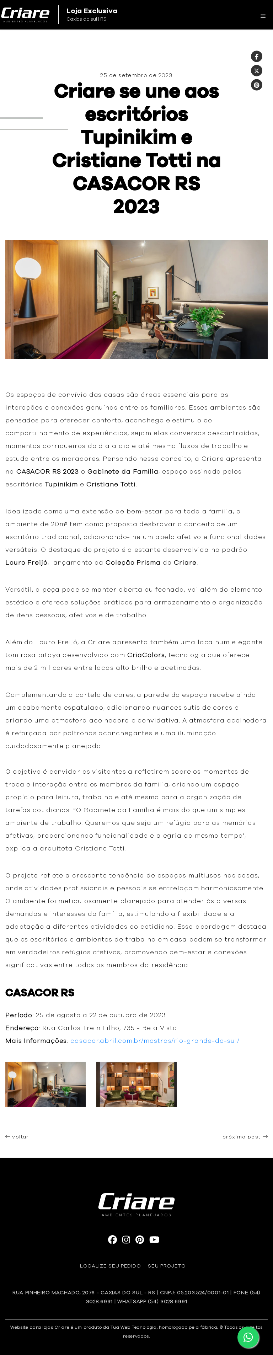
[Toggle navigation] (263, 15)
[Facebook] (256, 56)
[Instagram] (126, 1241)
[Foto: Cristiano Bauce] (45, 1119)
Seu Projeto (167, 1266)
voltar (19, 1137)
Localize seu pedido (110, 1266)
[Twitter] (256, 70)
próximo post (243, 1137)
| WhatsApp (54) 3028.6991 (150, 1301)
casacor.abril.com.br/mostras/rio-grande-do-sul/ (155, 1041)
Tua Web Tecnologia (134, 1327)
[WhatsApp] (248, 1337)
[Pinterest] (256, 85)
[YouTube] (154, 1241)
